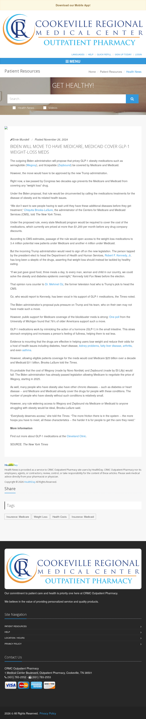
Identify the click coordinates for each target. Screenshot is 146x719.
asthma (26, 350)
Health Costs (59, 516)
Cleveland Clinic (76, 436)
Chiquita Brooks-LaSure (38, 210)
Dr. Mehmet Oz (54, 284)
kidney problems (89, 346)
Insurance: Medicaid (83, 516)
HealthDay (29, 482)
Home (92, 71)
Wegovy (31, 165)
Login (138, 54)
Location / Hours (15, 637)
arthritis (127, 346)
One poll (114, 317)
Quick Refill (104, 54)
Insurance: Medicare (17, 516)
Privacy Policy (13, 643)
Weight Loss (41, 516)
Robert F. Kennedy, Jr (118, 255)
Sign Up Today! (123, 54)
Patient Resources (111, 71)
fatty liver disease (110, 346)
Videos (52, 108)
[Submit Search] (132, 99)
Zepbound (64, 165)
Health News (26, 108)
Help (90, 54)
